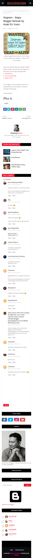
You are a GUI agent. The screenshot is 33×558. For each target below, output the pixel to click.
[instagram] (16, 420)
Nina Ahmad (12, 516)
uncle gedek (12, 529)
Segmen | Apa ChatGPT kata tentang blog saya (20, 151)
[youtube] (22, 420)
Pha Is (6, 28)
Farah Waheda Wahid (15, 182)
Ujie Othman (12, 534)
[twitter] (10, 420)
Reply (9, 195)
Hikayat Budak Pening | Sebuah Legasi (18, 166)
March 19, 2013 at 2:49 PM (14, 230)
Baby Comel (8, 78)
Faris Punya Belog (10, 76)
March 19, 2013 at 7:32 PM (14, 290)
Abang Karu (12, 288)
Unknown (11, 270)
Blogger (16, 555)
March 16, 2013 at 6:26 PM (14, 184)
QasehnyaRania (13, 212)
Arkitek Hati (8, 73)
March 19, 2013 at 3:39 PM (14, 244)
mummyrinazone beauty (16, 256)
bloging (9, 11)
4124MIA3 (12, 525)
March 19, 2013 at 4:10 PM (14, 258)
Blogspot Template (15, 553)
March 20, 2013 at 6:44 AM (14, 344)
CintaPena (11, 354)
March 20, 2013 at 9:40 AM (14, 356)
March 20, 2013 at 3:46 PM (14, 368)
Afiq (9, 200)
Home (4, 11)
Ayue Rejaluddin (13, 228)
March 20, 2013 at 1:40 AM (14, 302)
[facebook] (4, 420)
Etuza (10, 521)
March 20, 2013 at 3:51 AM (14, 325)
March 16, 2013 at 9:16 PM (14, 202)
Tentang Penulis (19, 550)
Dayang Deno (12, 300)
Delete (13, 195)
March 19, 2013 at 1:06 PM (14, 214)
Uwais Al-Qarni (13, 242)
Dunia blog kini (15, 157)
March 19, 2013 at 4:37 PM (14, 272)
